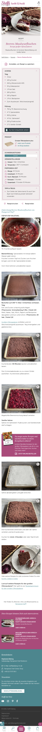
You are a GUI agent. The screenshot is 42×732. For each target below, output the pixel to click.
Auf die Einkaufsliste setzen (19, 130)
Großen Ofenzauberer (10, 322)
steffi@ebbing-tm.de (15, 666)
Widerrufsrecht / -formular (10, 718)
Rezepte (13, 57)
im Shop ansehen (23, 146)
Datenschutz (6, 713)
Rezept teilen (29, 203)
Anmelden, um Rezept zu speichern (21, 64)
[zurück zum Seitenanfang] (40, 724)
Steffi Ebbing (5, 57)
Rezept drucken (12, 203)
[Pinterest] (13, 701)
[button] (21, 137)
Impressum (5, 716)
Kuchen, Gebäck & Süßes (10, 579)
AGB (3, 721)
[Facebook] (17, 701)
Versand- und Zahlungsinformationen (14, 723)
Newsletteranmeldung (13, 691)
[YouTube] (3, 701)
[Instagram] (8, 701)
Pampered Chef (20, 604)
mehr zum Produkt (24, 143)
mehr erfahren (20, 627)
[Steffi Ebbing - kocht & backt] (13, 3)
